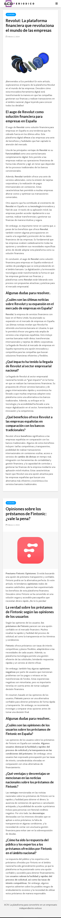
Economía (10, 14)
